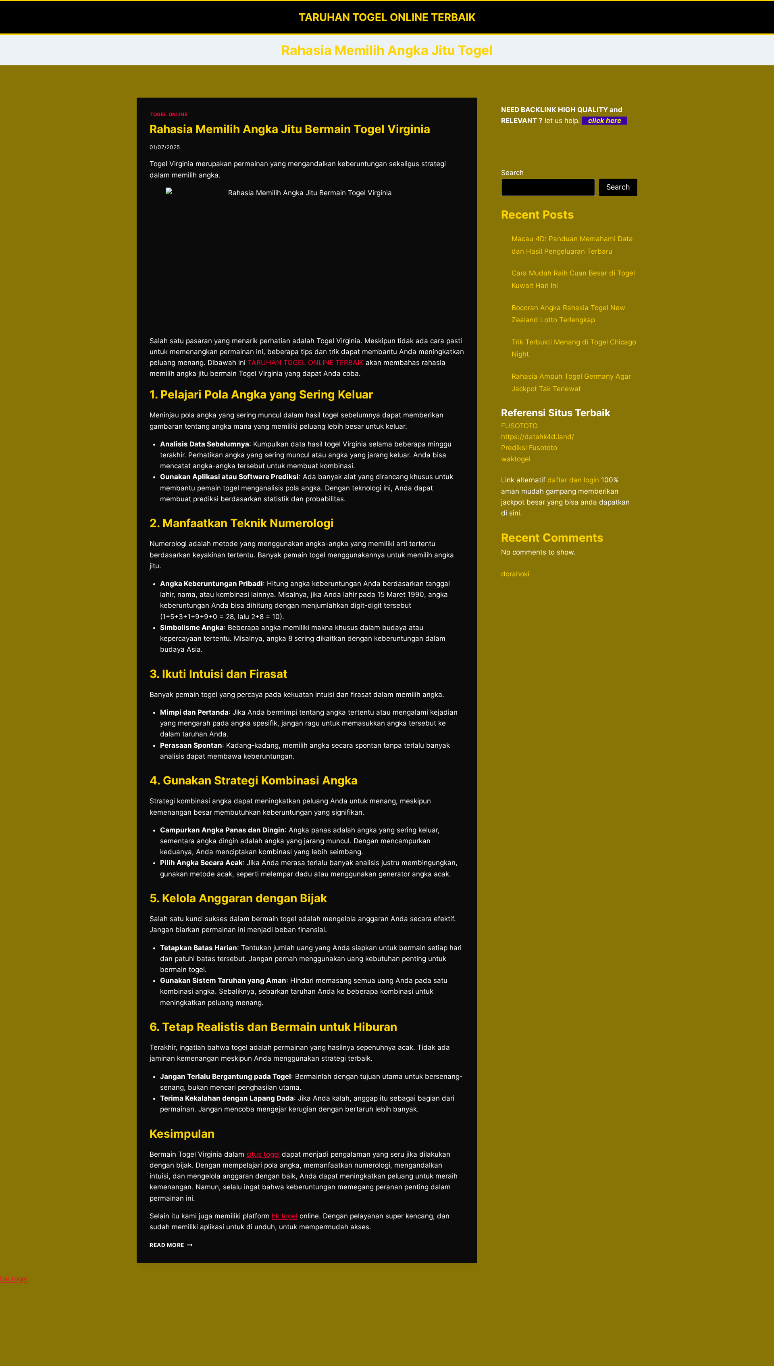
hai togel (14, 1279)
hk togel (285, 1216)
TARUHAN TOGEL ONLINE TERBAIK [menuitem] (306, 363)
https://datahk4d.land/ (537, 437)
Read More (171, 1245)
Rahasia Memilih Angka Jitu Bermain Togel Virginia (290, 129)
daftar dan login (573, 480)
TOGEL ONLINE (168, 114)
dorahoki (515, 574)
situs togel (263, 1154)
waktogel (516, 459)
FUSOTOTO (519, 426)
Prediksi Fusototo (529, 448)
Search (512, 173)
